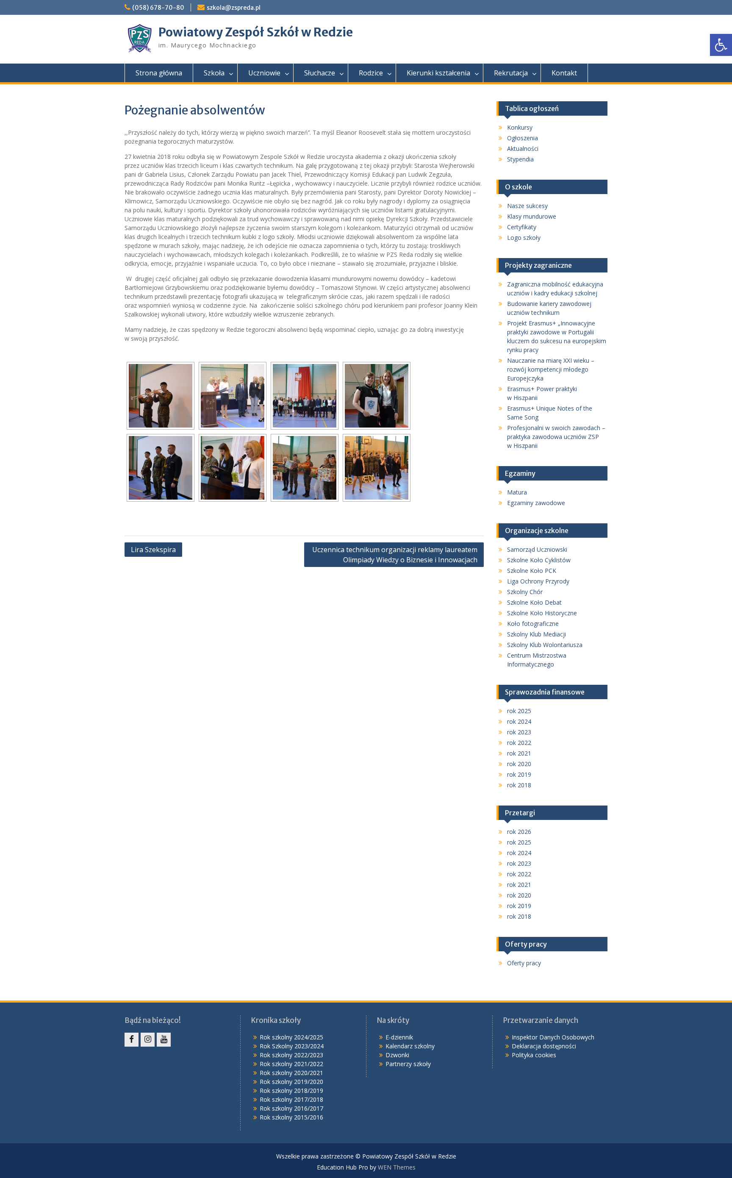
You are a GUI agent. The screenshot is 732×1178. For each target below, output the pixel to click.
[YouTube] (164, 1040)
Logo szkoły (524, 237)
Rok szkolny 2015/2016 (291, 1117)
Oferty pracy (524, 963)
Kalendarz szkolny (410, 1046)
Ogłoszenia (522, 138)
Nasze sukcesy (527, 206)
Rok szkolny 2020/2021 (291, 1073)
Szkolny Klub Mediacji (536, 634)
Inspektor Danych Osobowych (553, 1037)
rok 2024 (519, 721)
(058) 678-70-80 (158, 7)
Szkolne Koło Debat (534, 602)
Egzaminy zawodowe (536, 503)
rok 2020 (519, 764)
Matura (517, 492)
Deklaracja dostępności (544, 1046)
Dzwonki (397, 1055)
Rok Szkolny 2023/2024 (292, 1046)
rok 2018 (519, 785)
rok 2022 (519, 743)
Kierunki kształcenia (438, 73)
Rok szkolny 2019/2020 (291, 1082)
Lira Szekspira (153, 549)
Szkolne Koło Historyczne (542, 613)
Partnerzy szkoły (408, 1064)
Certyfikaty (521, 227)
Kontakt (564, 73)
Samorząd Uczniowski (537, 549)
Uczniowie (264, 73)
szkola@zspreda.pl (234, 7)
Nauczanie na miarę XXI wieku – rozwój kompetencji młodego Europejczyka (550, 369)
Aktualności (522, 148)
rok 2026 (519, 832)
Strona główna (159, 73)
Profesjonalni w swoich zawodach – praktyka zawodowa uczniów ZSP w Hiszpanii (556, 437)
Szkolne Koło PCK (531, 571)
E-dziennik (399, 1037)
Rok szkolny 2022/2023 (291, 1055)
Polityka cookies (534, 1055)
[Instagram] (148, 1040)
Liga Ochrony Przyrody (538, 581)
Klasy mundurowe (531, 216)
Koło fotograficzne (533, 624)
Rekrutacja (511, 73)
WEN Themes (397, 1167)
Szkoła (214, 73)
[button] (721, 45)
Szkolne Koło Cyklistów (539, 560)
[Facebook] (132, 1040)
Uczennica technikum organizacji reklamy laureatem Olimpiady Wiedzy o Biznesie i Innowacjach (394, 554)
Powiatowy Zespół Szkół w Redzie (255, 32)
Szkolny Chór (525, 592)
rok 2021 (519, 753)
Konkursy (519, 127)
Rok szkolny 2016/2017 (291, 1108)
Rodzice (371, 73)
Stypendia (520, 159)
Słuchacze (319, 73)
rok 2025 (519, 711)
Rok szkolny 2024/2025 (291, 1037)
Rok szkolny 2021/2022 (291, 1064)
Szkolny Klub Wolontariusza (544, 645)
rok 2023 (519, 732)
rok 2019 (519, 774)
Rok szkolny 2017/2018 (291, 1099)
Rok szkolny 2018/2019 (291, 1090)
